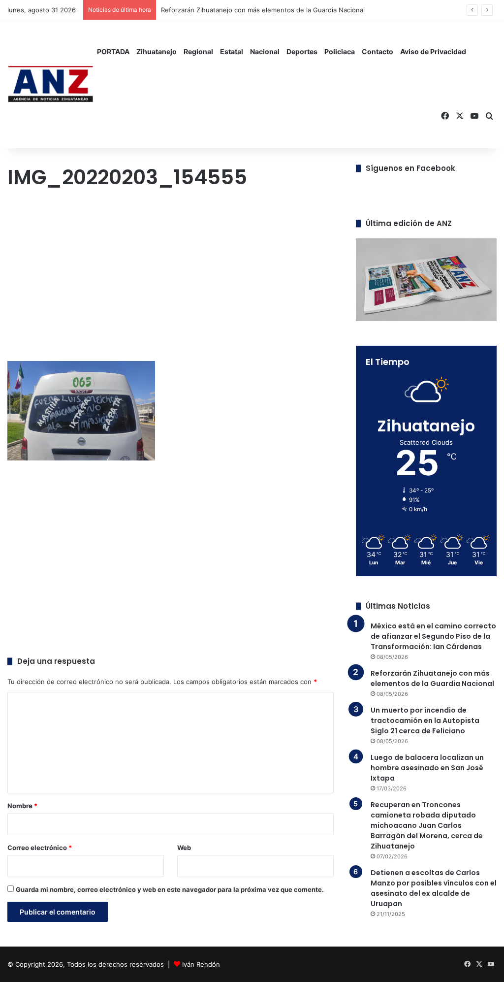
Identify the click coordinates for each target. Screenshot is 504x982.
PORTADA (113, 51)
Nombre (22, 806)
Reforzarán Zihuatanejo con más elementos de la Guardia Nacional (432, 678)
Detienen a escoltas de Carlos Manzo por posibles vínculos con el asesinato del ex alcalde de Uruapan (434, 888)
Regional (198, 51)
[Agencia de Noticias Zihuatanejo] (50, 84)
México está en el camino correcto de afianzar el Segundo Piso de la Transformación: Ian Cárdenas (433, 636)
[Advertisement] (170, 277)
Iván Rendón (201, 964)
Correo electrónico (39, 847)
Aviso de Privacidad (433, 51)
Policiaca (339, 51)
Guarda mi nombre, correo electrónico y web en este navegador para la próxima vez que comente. (170, 889)
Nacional (265, 51)
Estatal (231, 51)
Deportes (301, 51)
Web (184, 847)
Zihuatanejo (156, 51)
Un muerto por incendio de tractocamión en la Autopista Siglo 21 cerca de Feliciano (425, 720)
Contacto (377, 51)
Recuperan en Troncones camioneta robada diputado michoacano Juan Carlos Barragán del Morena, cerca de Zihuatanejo (427, 825)
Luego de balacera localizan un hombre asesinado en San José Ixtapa (427, 768)
